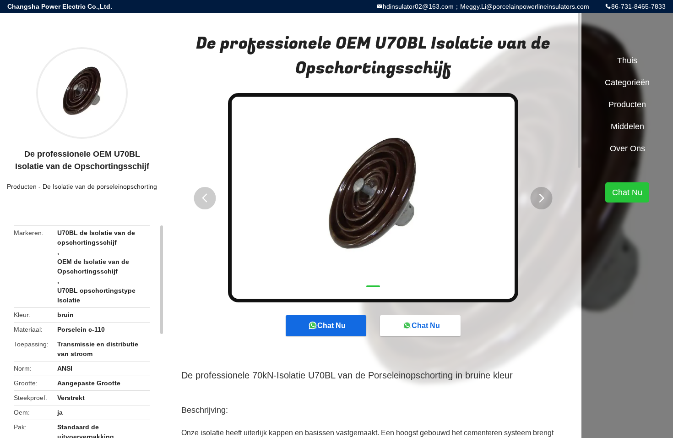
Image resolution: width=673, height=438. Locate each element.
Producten (22, 186)
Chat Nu (331, 325)
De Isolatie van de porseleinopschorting (100, 186)
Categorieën (627, 82)
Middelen (627, 126)
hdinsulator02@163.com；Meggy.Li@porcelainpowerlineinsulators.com (486, 6)
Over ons (627, 148)
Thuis (627, 60)
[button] (205, 198)
